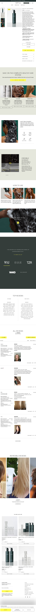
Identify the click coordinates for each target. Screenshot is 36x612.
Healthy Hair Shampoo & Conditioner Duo (7, 567)
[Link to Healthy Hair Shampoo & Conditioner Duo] (9, 556)
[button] (3, 28)
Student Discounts (29, 593)
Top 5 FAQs (24, 54)
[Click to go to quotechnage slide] (7, 263)
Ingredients (25, 56)
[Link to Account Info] (30, 3)
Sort (28, 340)
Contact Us (27, 585)
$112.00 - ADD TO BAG (18, 80)
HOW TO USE (25, 58)
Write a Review (32, 337)
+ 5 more (24, 408)
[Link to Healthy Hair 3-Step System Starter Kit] (26, 526)
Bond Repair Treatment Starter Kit (9, 537)
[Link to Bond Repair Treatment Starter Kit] (9, 526)
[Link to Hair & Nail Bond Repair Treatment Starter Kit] (26, 556)
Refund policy (28, 589)
